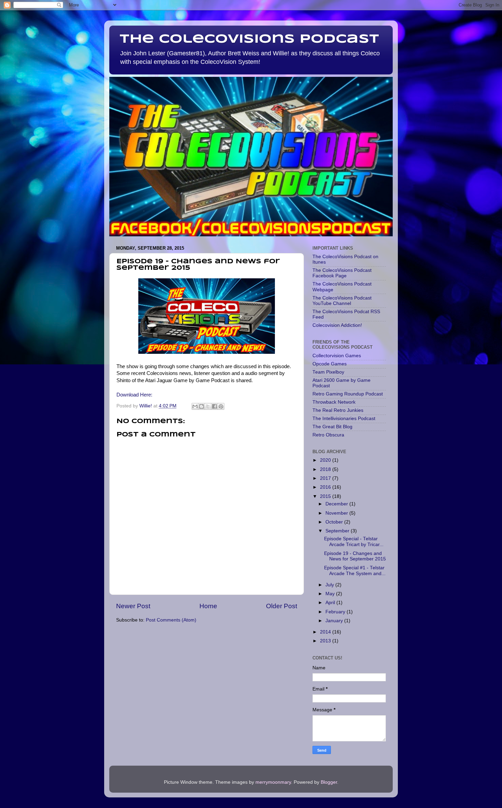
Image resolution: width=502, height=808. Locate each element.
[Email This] (195, 406)
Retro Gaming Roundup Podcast (347, 393)
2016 (326, 487)
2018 (326, 469)
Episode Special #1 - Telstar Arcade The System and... (355, 570)
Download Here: (134, 395)
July (330, 584)
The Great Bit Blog (332, 426)
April (330, 602)
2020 (326, 460)
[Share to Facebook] (214, 406)
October (334, 522)
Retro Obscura (328, 434)
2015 (326, 496)
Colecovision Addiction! (337, 325)
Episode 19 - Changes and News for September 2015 (355, 556)
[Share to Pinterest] (221, 406)
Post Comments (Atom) (171, 620)
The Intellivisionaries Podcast (343, 418)
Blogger (329, 782)
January (334, 620)
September (338, 530)
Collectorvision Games (336, 355)
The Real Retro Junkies (337, 410)
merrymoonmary (273, 782)
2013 (326, 640)
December (337, 503)
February (336, 611)
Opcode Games (329, 363)
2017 (326, 478)
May (330, 593)
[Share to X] (208, 406)
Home (208, 606)
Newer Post (133, 606)
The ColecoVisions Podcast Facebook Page (342, 273)
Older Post (281, 606)
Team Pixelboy (328, 372)
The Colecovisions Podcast (249, 39)
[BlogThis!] (201, 406)
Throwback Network (333, 402)
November (337, 513)
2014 (326, 632)
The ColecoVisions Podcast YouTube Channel (342, 300)
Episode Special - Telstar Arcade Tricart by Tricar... (354, 541)
